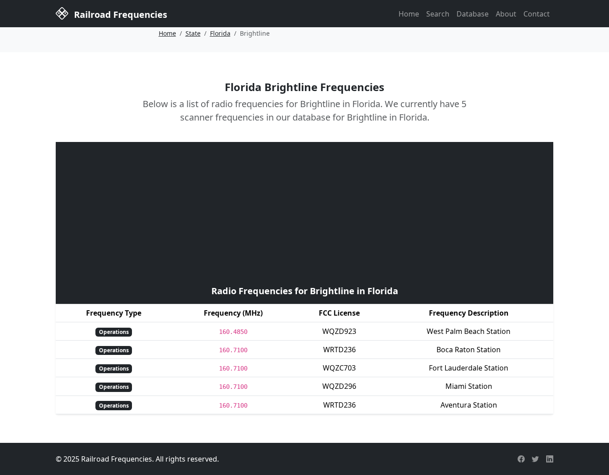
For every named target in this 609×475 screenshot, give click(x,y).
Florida (220, 33)
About (506, 14)
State (193, 33)
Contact (536, 14)
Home (409, 14)
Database (473, 14)
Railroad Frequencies (119, 14)
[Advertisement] (304, 212)
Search (437, 14)
